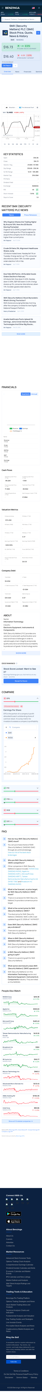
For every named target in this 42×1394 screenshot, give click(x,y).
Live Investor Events (14, 1322)
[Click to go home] (12, 8)
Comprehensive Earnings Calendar (19, 1265)
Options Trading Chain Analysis (18, 1261)
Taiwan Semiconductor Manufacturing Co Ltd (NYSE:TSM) (23, 879)
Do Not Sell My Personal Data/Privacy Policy (21, 1374)
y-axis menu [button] (38, 116)
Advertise (9, 1242)
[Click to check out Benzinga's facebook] (7, 1202)
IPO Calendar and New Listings (18, 1277)
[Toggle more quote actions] (15, 65)
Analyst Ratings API (34, 1130)
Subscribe (13, 1362)
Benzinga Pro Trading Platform (18, 1298)
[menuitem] (5, 144)
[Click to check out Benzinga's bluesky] (7, 1207)
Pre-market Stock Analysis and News (20, 1326)
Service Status (21, 1377)
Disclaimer (9, 1377)
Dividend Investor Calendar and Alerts (20, 1268)
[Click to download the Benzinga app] (13, 1213)
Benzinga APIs (13, 1130)
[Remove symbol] (35, 737)
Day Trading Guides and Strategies (19, 1319)
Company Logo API (7, 1131)
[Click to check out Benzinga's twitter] (23, 1202)
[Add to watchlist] (38, 33)
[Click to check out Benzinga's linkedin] (17, 1202)
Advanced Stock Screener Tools (18, 1258)
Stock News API (22, 1130)
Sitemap (34, 1377)
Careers (9, 1239)
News (17, 72)
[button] (33, 8)
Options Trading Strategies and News (20, 1301)
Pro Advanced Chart (28, 107)
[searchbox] (22, 19)
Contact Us (10, 1246)
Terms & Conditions (21, 1371)
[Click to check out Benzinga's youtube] (28, 1202)
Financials (27, 72)
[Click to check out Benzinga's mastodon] (12, 1207)
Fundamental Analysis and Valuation (20, 1316)
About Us (9, 1236)
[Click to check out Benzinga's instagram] (12, 1202)
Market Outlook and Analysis (17, 1280)
